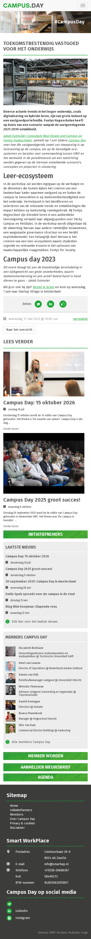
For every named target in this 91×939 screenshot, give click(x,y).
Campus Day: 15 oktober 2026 (39, 402)
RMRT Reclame (58, 932)
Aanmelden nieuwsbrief (45, 767)
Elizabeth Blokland (31, 648)
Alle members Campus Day (31, 742)
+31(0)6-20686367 (56, 870)
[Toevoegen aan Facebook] (62, 304)
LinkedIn (21, 911)
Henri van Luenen (29, 663)
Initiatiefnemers (45, 534)
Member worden (45, 755)
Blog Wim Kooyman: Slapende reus (31, 607)
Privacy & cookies (22, 823)
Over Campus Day (22, 819)
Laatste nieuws (21, 547)
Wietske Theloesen (31, 686)
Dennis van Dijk (28, 674)
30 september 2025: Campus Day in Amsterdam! (41, 581)
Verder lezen (11, 428)
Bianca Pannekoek (30, 713)
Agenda (45, 777)
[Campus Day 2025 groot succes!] (43, 463)
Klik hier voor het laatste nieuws (35, 622)
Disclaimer (17, 828)
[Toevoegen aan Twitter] (38, 304)
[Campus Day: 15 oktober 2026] (43, 374)
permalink (80, 319)
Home (14, 806)
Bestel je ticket (43, 287)
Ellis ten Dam (27, 725)
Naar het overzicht (19, 330)
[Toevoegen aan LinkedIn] (50, 304)
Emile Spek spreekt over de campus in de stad (40, 594)
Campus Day (77, 140)
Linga (84, 932)
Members (16, 814)
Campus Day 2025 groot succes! (41, 500)
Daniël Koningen (29, 701)
